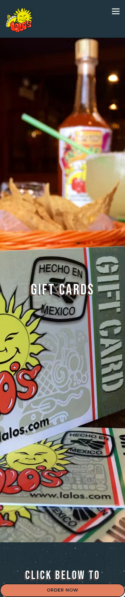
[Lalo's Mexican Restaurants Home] (20, 19)
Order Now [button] (62, 590)
